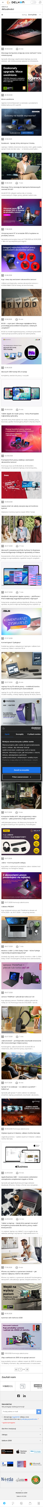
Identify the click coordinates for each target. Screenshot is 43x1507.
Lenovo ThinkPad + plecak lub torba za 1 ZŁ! (17, 997)
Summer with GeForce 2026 (12, 1318)
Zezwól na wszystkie (21, 770)
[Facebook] (19, 1396)
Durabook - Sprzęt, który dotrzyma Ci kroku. (18, 143)
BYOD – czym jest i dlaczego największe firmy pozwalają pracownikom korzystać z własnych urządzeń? (19, 325)
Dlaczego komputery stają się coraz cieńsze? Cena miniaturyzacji (21, 54)
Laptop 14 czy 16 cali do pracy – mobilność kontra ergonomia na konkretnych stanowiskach (20, 687)
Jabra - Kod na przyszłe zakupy (13, 863)
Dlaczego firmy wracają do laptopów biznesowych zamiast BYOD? (20, 188)
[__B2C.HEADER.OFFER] (38, 1503)
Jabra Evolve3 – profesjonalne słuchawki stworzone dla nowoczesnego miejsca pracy (21, 1042)
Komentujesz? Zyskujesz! (11, 642)
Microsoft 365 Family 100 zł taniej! (14, 372)
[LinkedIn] (24, 1396)
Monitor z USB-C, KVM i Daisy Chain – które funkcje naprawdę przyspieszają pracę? (20, 951)
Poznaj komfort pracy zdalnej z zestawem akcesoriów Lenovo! (17, 461)
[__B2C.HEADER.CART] (30, 1503)
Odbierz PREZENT (7, 906)
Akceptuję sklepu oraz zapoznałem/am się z (21, 1418)
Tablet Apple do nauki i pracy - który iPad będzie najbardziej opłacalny (20, 415)
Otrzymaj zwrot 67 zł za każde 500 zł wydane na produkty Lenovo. (20, 234)
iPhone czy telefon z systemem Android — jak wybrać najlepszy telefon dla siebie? (19, 1272)
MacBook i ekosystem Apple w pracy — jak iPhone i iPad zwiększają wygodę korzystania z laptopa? (20, 597)
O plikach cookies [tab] (34, 734)
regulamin (16, 1417)
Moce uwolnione (7, 99)
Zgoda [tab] (7, 734)
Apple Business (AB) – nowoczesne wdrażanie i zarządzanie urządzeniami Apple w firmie (19, 1178)
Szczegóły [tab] (19, 734)
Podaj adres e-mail (10, 1411)
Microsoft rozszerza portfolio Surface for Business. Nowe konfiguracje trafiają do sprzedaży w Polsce (20, 551)
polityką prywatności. (29, 1419)
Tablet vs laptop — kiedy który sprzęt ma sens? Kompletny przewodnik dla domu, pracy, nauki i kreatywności (19, 1225)
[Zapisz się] (38, 1411)
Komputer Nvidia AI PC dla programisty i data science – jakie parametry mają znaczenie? (18, 817)
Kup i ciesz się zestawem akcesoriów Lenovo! (18, 279)
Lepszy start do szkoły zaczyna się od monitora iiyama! (19, 507)
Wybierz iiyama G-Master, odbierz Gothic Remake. (20, 1133)
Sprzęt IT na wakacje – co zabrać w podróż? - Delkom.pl (19, 1088)
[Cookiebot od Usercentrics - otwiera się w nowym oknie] (31, 728)
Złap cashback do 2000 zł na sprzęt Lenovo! (18, 1357)
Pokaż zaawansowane (20, 777)
